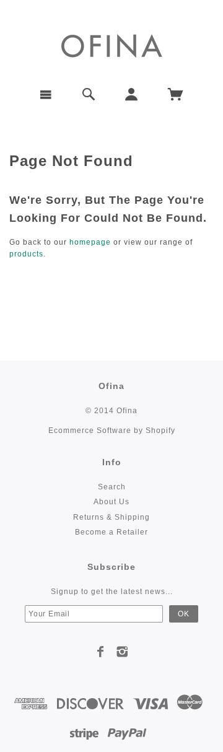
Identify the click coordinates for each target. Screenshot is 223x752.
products (26, 254)
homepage (90, 242)
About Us (111, 501)
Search (112, 487)
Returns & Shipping (111, 517)
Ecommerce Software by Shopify (111, 430)
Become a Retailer (111, 532)
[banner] (111, 45)
